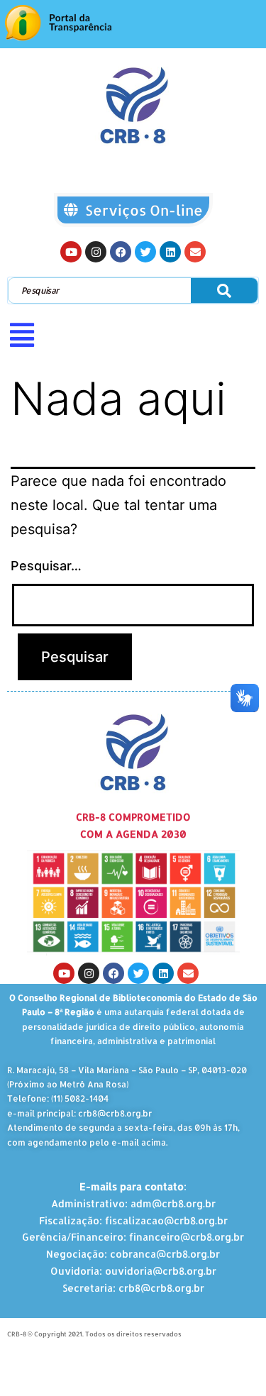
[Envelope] (195, 251)
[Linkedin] (170, 251)
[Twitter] (145, 251)
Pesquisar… (46, 565)
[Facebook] (120, 251)
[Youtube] (71, 251)
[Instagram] (95, 251)
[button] (133, 334)
